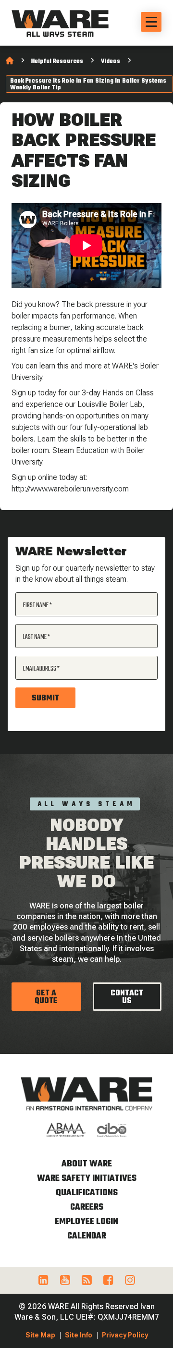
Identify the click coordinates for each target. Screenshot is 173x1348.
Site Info (78, 1335)
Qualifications (87, 1193)
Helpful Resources (57, 61)
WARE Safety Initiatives (86, 1179)
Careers (86, 1207)
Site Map (40, 1335)
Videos (110, 61)
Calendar (86, 1236)
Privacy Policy (125, 1335)
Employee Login (86, 1222)
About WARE (87, 1164)
